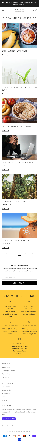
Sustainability (6, 390)
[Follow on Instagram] (7, 426)
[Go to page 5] (3, 253)
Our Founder (6, 387)
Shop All (4, 400)
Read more (5, 55)
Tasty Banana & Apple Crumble (18, 126)
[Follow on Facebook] (3, 426)
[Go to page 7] (35, 253)
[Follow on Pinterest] (12, 426)
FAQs (3, 397)
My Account (6, 367)
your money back (29, 314)
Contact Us (5, 377)
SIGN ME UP (19, 283)
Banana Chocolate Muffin (15, 51)
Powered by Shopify (25, 431)
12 (32, 253)
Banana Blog (6, 393)
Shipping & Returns (8, 371)
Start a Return (6, 374)
